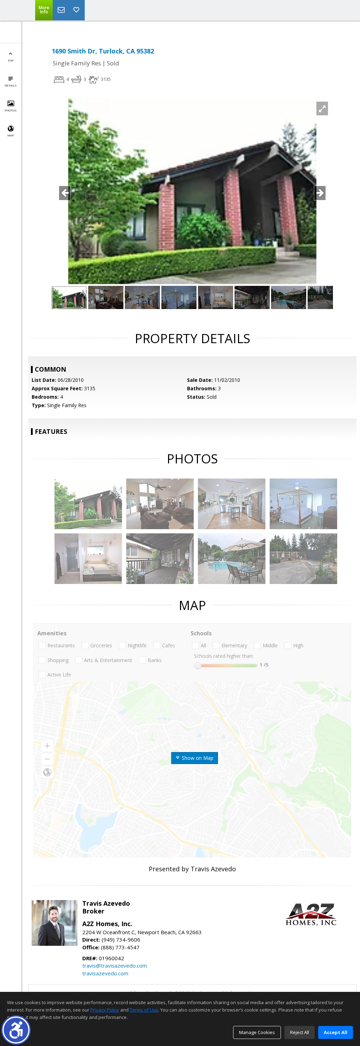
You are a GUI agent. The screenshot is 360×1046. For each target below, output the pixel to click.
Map (10, 135)
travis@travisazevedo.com (114, 965)
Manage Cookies (257, 1032)
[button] (16, 1030)
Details (11, 85)
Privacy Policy (104, 1010)
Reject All (299, 1032)
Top (10, 60)
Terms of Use (144, 1010)
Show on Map (196, 758)
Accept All (335, 1032)
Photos (11, 110)
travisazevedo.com (105, 973)
